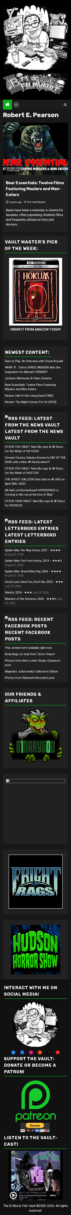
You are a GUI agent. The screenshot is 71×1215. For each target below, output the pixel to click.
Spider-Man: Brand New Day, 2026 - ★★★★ (33, 571)
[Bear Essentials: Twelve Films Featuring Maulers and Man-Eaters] (35, 149)
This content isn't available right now (28, 648)
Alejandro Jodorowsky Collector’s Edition (31, 671)
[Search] (65, 105)
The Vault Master (36, 202)
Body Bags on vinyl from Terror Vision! (30, 654)
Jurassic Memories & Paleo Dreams (28, 378)
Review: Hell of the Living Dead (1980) (29, 395)
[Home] (7, 105)
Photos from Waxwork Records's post (30, 678)
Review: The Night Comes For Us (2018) (30, 402)
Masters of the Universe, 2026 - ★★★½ (30, 599)
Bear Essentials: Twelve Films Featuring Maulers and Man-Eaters (35, 188)
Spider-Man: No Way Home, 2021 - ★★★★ (33, 550)
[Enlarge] (53, 1007)
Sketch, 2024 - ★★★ (18, 592)
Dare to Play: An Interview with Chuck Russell (34, 361)
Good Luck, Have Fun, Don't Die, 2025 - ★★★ (34, 582)
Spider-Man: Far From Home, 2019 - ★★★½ (33, 560)
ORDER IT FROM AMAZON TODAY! (35, 329)
